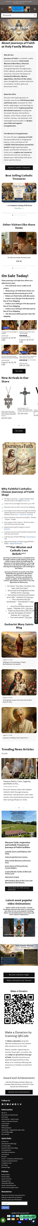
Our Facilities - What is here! (10, 1119)
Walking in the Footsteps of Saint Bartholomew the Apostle (14, 663)
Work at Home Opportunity (10, 1187)
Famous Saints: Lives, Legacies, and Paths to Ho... (17, 782)
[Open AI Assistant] (33, 1221)
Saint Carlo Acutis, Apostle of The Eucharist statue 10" (27, 357)
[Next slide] (36, 927)
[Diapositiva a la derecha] (23, 426)
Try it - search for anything (24, 514)
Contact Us (5, 1141)
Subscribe (5, 1207)
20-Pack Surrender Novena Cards (19, 258)
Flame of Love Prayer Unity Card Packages (27, 332)
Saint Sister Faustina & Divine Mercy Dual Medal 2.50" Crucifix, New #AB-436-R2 (9, 413)
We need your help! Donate (10, 1115)
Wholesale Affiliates (8, 1183)
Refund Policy (6, 1174)
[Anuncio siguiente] (35, 2)
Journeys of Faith (25, 1213)
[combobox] (19, 15)
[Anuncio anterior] (3, 2)
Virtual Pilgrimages (7, 1132)
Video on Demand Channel (10, 1121)
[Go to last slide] (1, 927)
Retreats (4, 1156)
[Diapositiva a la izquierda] (15, 426)
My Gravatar (5, 1134)
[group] (28, 336)
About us (4, 1113)
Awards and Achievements (19, 1092)
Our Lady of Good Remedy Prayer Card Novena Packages (10, 357)
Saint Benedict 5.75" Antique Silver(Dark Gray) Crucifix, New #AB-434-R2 (25, 410)
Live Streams (5, 1123)
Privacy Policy (6, 1177)
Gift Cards (5, 1117)
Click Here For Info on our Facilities (18, 889)
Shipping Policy (6, 1181)
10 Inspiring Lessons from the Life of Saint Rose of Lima (17, 701)
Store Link (26, 501)
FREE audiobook (6, 1128)
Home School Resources (9, 1185)
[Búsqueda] (35, 15)
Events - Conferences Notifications (12, 1158)
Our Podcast (5, 1154)
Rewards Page (6, 1167)
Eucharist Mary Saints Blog (10, 1148)
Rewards (7, 529)
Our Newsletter (6, 1150)
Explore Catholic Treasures (19, 168)
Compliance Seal (6, 1163)
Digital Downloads (16, 543)
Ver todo (19, 371)
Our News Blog (6, 1146)
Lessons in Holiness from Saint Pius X (15, 738)
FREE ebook (5, 1125)
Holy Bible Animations (8, 1152)
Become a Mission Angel (19, 975)
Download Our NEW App (9, 1143)
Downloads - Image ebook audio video (13, 1130)
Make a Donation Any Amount (19, 980)
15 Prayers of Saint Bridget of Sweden (10, 332)
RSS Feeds (5, 1165)
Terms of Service (6, 1179)
